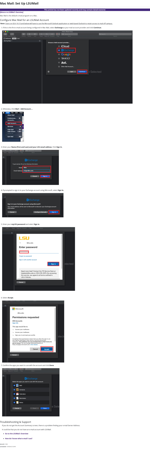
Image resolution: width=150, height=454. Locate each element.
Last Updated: (3, 446)
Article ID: (2, 444)
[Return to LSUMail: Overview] (11, 12)
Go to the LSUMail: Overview (16, 434)
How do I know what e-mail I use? (18, 438)
